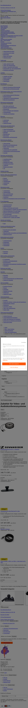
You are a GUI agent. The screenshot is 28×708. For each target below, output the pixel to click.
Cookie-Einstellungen (14, 367)
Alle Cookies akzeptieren (14, 363)
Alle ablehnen (23, 342)
